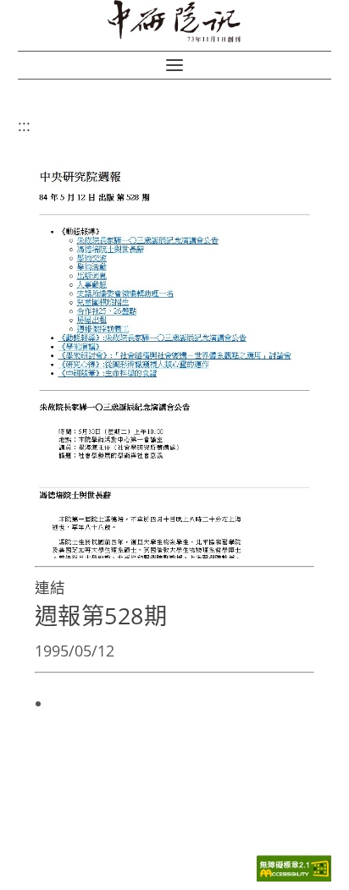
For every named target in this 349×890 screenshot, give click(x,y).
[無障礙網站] (294, 877)
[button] (174, 65)
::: (24, 125)
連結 (50, 587)
